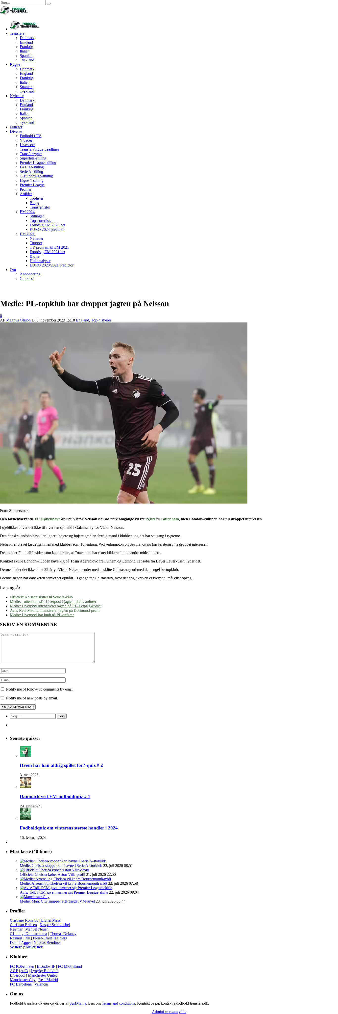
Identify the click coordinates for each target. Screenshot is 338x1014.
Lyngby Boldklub (44, 971)
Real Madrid (48, 980)
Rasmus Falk (20, 938)
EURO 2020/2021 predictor (51, 265)
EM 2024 (27, 212)
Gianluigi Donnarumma (28, 934)
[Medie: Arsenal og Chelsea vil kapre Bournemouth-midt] (65, 879)
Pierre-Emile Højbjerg (50, 938)
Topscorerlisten (41, 220)
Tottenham (170, 519)
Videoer (26, 140)
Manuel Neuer (36, 929)
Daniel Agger (20, 942)
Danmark (27, 38)
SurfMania (78, 1003)
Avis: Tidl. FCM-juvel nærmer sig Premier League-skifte (64, 892)
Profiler (25, 189)
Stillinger (37, 216)
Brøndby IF (46, 966)
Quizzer (16, 127)
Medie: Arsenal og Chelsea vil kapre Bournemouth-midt (63, 883)
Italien (24, 51)
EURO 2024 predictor (47, 229)
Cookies (26, 278)
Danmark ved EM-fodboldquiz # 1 (55, 796)
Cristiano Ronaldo (24, 920)
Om (13, 269)
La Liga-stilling (32, 167)
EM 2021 (27, 234)
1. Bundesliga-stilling (36, 176)
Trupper (36, 243)
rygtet (150, 519)
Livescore (27, 145)
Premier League (32, 185)
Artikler (26, 194)
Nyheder (17, 96)
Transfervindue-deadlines (39, 149)
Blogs (34, 203)
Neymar (16, 929)
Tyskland (27, 60)
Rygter (15, 64)
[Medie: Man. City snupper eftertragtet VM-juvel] (34, 897)
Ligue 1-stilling (32, 180)
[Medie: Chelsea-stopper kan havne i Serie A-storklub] (63, 861)
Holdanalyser (40, 261)
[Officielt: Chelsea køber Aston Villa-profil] (54, 870)
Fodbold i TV (30, 136)
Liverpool (17, 975)
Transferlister (40, 207)
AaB (24, 971)
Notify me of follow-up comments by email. (40, 689)
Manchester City (23, 980)
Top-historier (101, 320)
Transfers (17, 33)
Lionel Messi (51, 920)
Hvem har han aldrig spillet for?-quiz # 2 (61, 765)
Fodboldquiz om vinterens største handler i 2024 (69, 827)
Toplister (36, 198)
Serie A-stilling (31, 171)
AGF (14, 971)
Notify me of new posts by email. (32, 698)
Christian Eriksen (23, 925)
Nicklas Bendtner (47, 942)
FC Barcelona (21, 984)
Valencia (41, 984)
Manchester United (43, 975)
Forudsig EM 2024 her (47, 225)
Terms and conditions (118, 1003)
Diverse (16, 131)
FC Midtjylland (70, 966)
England (26, 42)
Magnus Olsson (18, 320)
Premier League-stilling (38, 162)
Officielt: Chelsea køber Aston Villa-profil (52, 874)
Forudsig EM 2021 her (47, 252)
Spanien (26, 55)
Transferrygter (31, 154)
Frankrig (26, 47)
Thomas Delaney (63, 934)
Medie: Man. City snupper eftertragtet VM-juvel (57, 901)
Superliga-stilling (33, 158)
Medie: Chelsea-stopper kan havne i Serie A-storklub (61, 865)
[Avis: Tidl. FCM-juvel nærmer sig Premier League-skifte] (66, 888)
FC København (48, 519)
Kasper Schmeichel (55, 925)
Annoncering (30, 274)
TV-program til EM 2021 (49, 247)
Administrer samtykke (169, 1012)
